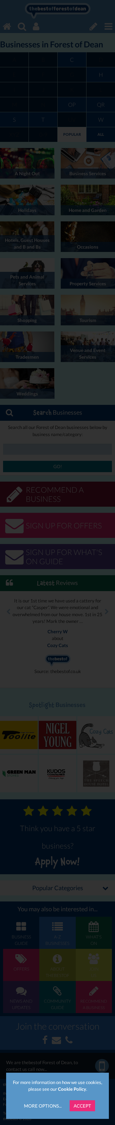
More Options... (43, 1105)
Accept (82, 1105)
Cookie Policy (72, 1089)
